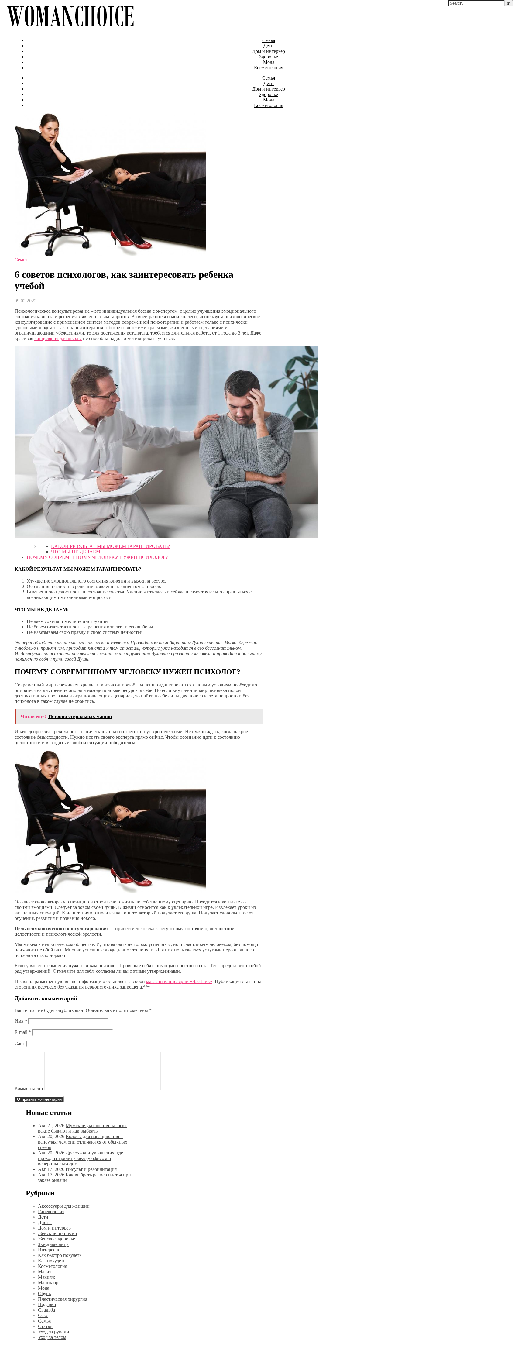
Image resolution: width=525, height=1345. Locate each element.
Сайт (20, 1043)
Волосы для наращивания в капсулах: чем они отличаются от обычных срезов (82, 1142)
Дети (268, 45)
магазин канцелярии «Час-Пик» (179, 981)
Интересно (49, 1249)
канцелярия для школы (58, 338)
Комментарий (29, 1088)
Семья (268, 40)
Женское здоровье (56, 1238)
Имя (21, 1020)
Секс (43, 1315)
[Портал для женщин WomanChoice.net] (70, 30)
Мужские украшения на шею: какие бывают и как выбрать (82, 1128)
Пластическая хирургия (62, 1299)
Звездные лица (53, 1244)
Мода (268, 62)
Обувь (44, 1293)
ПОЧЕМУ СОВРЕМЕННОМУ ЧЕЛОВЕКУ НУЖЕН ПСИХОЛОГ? (97, 557)
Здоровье (268, 56)
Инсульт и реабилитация (91, 1169)
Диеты (45, 1222)
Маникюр (48, 1282)
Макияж (46, 1277)
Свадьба (46, 1309)
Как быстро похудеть (59, 1255)
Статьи (45, 1326)
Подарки (47, 1304)
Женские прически (57, 1233)
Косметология (268, 67)
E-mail (23, 1032)
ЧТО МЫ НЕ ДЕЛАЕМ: (76, 551)
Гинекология (51, 1211)
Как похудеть (51, 1260)
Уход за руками (53, 1331)
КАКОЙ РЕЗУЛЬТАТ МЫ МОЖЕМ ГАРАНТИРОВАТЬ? (110, 546)
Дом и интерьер (268, 51)
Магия (44, 1271)
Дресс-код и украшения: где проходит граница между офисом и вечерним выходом (80, 1158)
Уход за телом (52, 1337)
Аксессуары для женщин (64, 1206)
